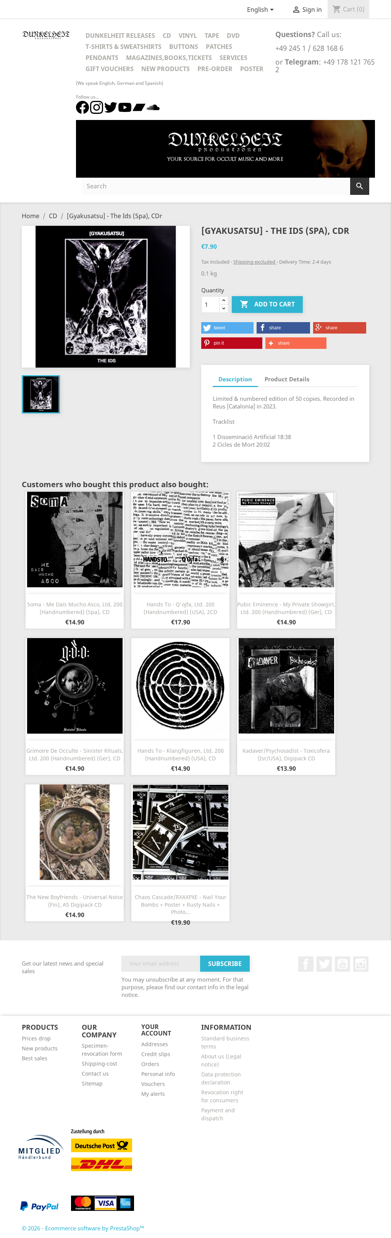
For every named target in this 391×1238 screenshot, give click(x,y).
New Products (165, 69)
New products (40, 1048)
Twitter (324, 964)
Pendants (102, 57)
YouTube (342, 964)
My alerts (153, 1093)
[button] (227, 328)
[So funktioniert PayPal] (39, 1206)
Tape (212, 35)
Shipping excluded (254, 261)
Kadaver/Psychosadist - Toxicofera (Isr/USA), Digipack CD (286, 754)
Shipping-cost (99, 1063)
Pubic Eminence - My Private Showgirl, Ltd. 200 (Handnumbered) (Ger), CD (286, 608)
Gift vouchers (110, 69)
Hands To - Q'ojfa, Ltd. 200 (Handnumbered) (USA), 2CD (180, 608)
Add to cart (267, 304)
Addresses (154, 1044)
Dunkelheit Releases (120, 35)
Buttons (183, 46)
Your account (156, 1030)
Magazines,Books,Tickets (169, 57)
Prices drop (36, 1038)
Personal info (158, 1074)
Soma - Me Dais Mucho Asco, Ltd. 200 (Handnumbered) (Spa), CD (75, 608)
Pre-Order (215, 69)
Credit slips (155, 1054)
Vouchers (153, 1083)
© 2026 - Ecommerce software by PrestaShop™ (83, 1228)
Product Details (287, 379)
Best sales (34, 1058)
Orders (150, 1064)
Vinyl (188, 35)
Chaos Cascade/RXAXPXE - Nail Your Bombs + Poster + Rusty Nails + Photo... (180, 904)
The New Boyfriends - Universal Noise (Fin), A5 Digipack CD (74, 900)
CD (167, 35)
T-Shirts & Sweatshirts (124, 46)
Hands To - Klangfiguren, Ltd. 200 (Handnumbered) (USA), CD (180, 754)
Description (235, 379)
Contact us (95, 1073)
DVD (233, 35)
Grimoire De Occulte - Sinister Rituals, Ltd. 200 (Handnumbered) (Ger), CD (74, 754)
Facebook (305, 964)
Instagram (360, 964)
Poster (251, 69)
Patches (219, 46)
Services (233, 57)
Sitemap (92, 1083)
